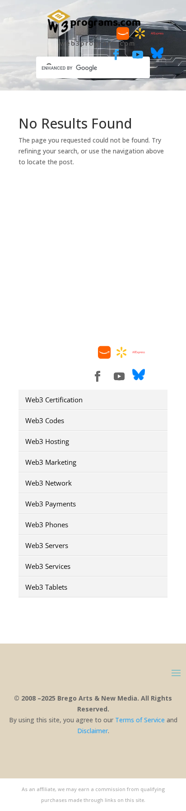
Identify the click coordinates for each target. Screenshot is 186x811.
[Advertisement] (93, 279)
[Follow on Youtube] (137, 54)
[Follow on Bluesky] (157, 56)
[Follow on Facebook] (116, 54)
